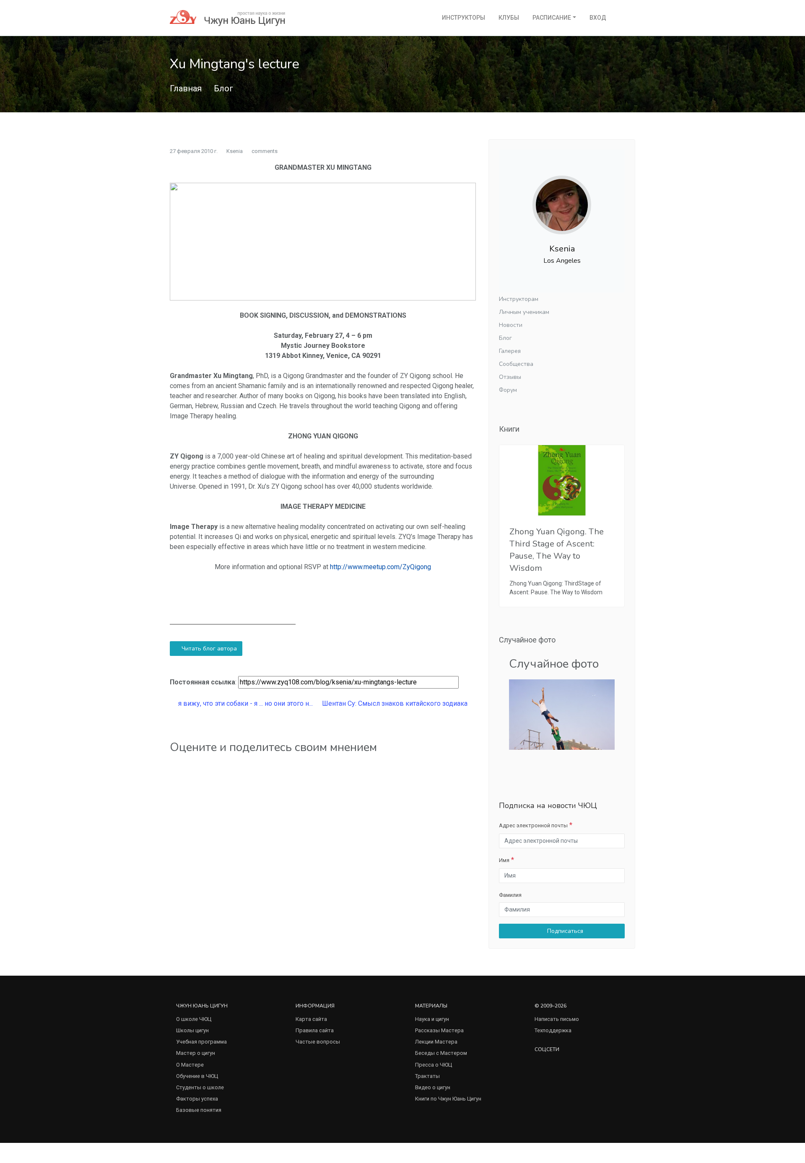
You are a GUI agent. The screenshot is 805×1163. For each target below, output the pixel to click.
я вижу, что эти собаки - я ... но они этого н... (245, 703)
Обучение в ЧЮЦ (197, 1076)
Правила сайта (315, 1030)
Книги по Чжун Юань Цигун (448, 1099)
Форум (508, 390)
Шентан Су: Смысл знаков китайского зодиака (395, 703)
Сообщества (516, 364)
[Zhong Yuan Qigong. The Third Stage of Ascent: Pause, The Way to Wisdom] (561, 480)
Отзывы (510, 377)
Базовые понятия (198, 1110)
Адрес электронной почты (533, 825)
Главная (186, 88)
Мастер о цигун (195, 1053)
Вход (597, 17)
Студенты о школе (200, 1087)
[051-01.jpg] (562, 714)
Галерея (510, 351)
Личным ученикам (524, 312)
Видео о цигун (432, 1087)
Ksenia (234, 151)
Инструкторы (463, 17)
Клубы (509, 17)
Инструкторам (518, 299)
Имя (504, 860)
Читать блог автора (208, 649)
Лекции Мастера (436, 1042)
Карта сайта (311, 1019)
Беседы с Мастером (441, 1053)
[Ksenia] (561, 198)
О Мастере (190, 1065)
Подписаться (564, 931)
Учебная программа (201, 1042)
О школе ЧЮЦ (193, 1019)
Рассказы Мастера (439, 1030)
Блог (223, 88)
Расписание (551, 17)
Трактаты (427, 1076)
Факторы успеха (197, 1099)
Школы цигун (192, 1030)
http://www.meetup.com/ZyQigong (380, 567)
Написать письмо (557, 1019)
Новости (510, 325)
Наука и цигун (432, 1019)
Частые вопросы (318, 1042)
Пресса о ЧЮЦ (433, 1065)
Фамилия (510, 895)
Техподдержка (553, 1030)
